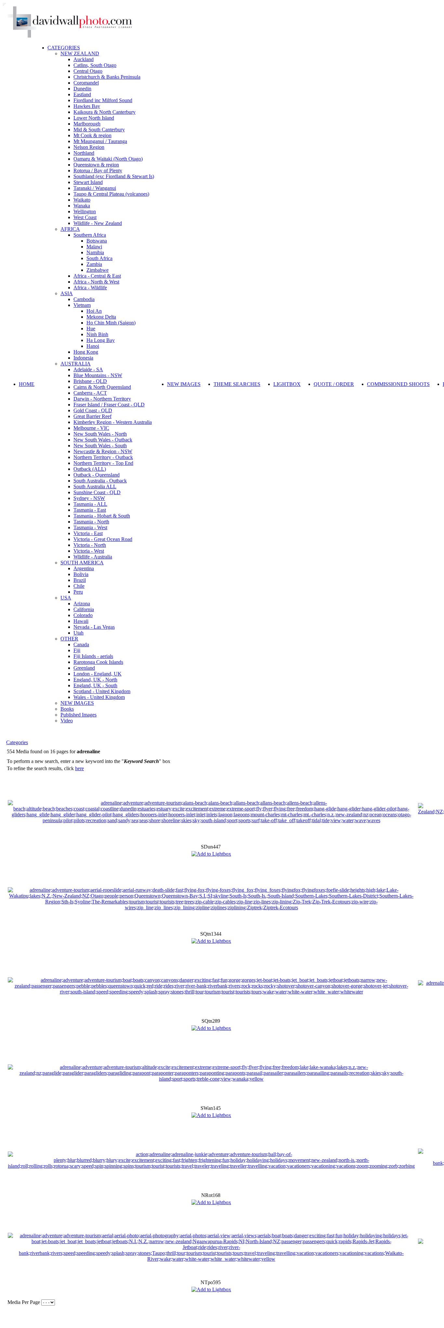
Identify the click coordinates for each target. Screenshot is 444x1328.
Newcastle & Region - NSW (102, 451)
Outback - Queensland (96, 475)
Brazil (79, 580)
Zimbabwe (97, 270)
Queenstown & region (96, 164)
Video (66, 720)
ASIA (66, 293)
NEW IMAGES (77, 703)
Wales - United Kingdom (99, 697)
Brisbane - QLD (90, 381)
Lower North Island (93, 118)
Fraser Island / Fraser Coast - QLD (109, 404)
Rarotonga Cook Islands (98, 662)
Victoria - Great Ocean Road (102, 539)
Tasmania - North (91, 521)
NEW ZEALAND (79, 53)
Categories (17, 742)
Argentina (83, 568)
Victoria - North (89, 545)
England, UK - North (95, 679)
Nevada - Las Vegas (94, 627)
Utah (78, 633)
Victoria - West (88, 551)
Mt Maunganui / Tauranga (100, 141)
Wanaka (81, 205)
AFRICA (70, 229)
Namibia (95, 252)
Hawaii (80, 621)
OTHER (69, 638)
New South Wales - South (100, 445)
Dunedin (82, 88)
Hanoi (92, 346)
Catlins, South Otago (94, 65)
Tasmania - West (90, 527)
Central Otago (87, 71)
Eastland (82, 94)
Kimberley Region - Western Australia (112, 422)
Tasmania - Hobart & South (101, 516)
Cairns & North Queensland (102, 387)
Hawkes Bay (86, 106)
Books (67, 709)
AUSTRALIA (75, 363)
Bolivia (80, 574)
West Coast (85, 217)
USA (65, 597)
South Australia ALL (94, 486)
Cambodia (84, 299)
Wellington (84, 211)
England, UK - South (95, 685)
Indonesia (83, 358)
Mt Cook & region (92, 135)
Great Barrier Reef (92, 416)
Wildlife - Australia (92, 556)
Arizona (81, 603)
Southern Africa (89, 235)
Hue (90, 328)
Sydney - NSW (89, 498)
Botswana (96, 240)
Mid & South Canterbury (99, 129)
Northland (83, 153)
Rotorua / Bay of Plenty (97, 170)
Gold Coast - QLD (92, 410)
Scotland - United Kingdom (101, 691)
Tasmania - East (89, 510)
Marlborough (86, 123)
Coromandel (86, 82)
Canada (81, 644)
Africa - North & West (96, 281)
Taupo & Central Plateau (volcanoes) (111, 194)
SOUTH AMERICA (82, 562)
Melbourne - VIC (91, 428)
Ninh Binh (97, 334)
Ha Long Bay (100, 340)
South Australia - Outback (100, 480)
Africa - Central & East (97, 276)
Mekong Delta (101, 317)
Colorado (83, 615)
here (79, 768)
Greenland (84, 668)
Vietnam (82, 305)
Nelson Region (88, 147)
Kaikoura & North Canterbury (104, 112)
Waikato (81, 200)
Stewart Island (88, 182)
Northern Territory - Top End (103, 463)
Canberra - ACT (90, 393)
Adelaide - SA (88, 369)
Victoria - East (88, 533)
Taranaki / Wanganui (94, 188)
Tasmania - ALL (90, 504)
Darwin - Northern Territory (102, 398)
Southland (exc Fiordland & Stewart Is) (113, 176)
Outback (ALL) (89, 469)
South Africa (99, 258)
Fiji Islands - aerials (93, 656)
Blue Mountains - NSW (97, 375)
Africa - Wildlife (90, 287)
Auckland (83, 59)
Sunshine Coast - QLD (97, 492)
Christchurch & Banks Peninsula (106, 77)
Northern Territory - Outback (103, 457)
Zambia (94, 264)
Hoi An (94, 311)
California (83, 609)
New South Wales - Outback (102, 439)
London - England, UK (97, 674)
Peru (78, 592)
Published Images (78, 714)
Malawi (94, 246)
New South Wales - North (100, 434)
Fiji (76, 650)
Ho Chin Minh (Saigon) (111, 322)
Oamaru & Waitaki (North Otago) (108, 159)
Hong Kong (85, 352)
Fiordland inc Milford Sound (102, 100)
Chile (79, 586)
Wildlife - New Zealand (97, 223)
